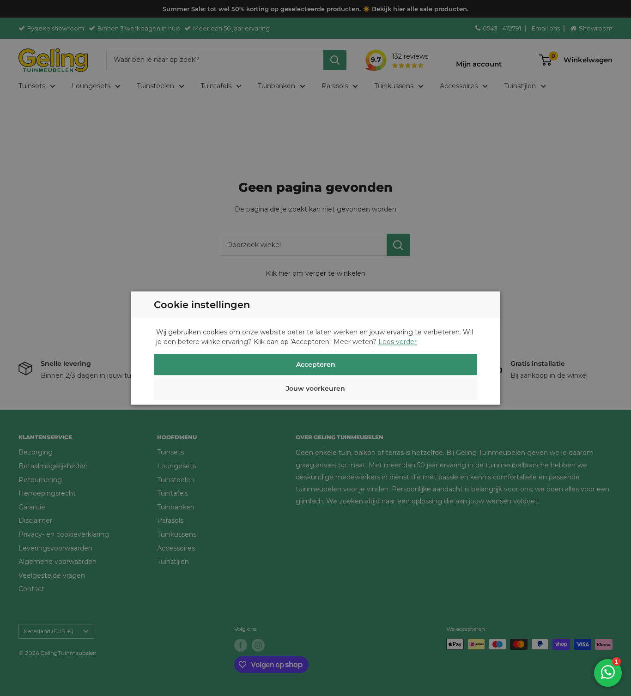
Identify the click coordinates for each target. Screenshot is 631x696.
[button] (315, 390)
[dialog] (315, 348)
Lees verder (397, 342)
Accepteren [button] (315, 364)
